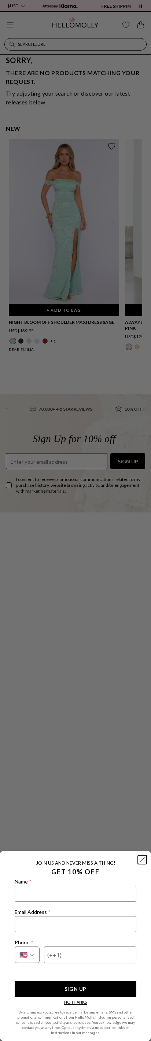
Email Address (32, 912)
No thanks (75, 1002)
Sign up (75, 989)
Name (23, 881)
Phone (24, 942)
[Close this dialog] (142, 859)
